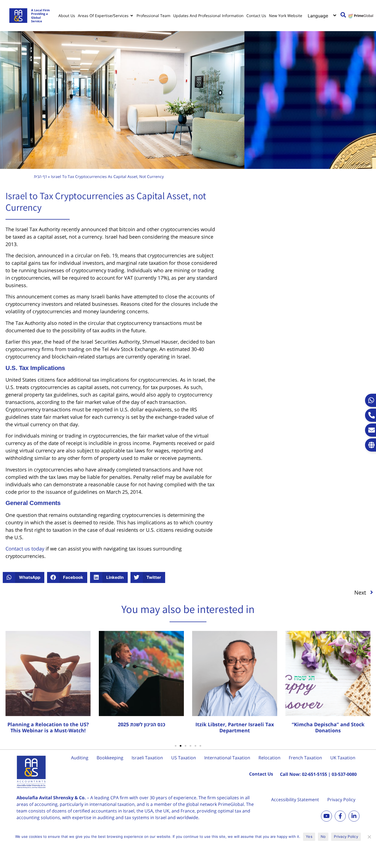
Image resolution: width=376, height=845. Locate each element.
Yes (309, 836)
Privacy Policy (341, 800)
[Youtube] (326, 816)
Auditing (79, 758)
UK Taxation (342, 758)
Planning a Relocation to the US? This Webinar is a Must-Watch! (48, 727)
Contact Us (261, 774)
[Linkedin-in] (353, 816)
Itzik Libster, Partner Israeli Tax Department (234, 727)
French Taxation (305, 758)
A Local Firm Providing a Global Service (40, 15)
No (323, 836)
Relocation (269, 758)
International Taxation (227, 758)
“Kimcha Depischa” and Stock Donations (328, 727)
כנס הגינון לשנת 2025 (141, 724)
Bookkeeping (110, 758)
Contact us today (25, 548)
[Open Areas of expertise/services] (132, 16)
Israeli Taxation (147, 758)
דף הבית (40, 176)
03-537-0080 (344, 774)
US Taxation (183, 758)
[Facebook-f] (340, 816)
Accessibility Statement (295, 800)
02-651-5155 (314, 774)
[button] (23, 577)
